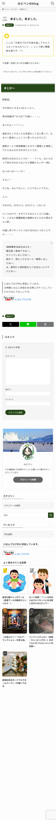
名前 (8, 389)
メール (9, 399)
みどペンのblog (28, 3)
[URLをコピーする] (45, 324)
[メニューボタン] (3, 3)
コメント (10, 356)
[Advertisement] (28, 721)
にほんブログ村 (23, 299)
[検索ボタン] (52, 3)
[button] (10, 324)
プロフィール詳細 (28, 479)
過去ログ (9, 25)
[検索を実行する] (51, 515)
